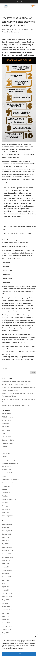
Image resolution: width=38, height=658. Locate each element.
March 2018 (6, 623)
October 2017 (6, 629)
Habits (33, 29)
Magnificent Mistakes (10, 463)
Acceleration (6, 414)
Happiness (6, 450)
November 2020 (7, 573)
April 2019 (5, 603)
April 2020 (5, 587)
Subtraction (15, 32)
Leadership (6, 456)
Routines (5, 496)
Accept (19, 654)
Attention (5, 423)
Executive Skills (24, 29)
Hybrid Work (7, 453)
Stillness (5, 502)
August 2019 (6, 600)
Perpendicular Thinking (10, 479)
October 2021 (6, 554)
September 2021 (7, 557)
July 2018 (5, 613)
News (4, 476)
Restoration (6, 493)
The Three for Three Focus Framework (15, 405)
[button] (35, 637)
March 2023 (6, 527)
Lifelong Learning (8, 460)
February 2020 (7, 593)
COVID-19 (5, 427)
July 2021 (5, 564)
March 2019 (6, 606)
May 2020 (5, 583)
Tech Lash (5, 512)
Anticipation (6, 420)
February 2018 (7, 626)
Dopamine (5, 433)
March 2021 (6, 567)
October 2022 (6, 534)
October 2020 (6, 577)
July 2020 (5, 580)
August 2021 (6, 560)
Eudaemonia (6, 437)
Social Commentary (9, 499)
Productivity (6, 32)
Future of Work (7, 443)
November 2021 (7, 550)
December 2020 (7, 570)
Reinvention (6, 489)
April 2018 (5, 620)
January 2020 (7, 596)
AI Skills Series (7, 417)
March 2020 (6, 590)
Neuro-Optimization (9, 473)
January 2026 (7, 524)
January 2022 (7, 547)
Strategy (5, 506)
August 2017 (6, 633)
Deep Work (14, 29)
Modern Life (6, 470)
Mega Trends (6, 466)
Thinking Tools (7, 516)
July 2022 (5, 537)
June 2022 (5, 540)
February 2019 (7, 610)
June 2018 (5, 616)
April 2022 (5, 544)
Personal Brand (7, 483)
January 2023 (7, 531)
